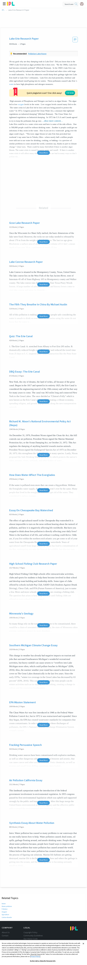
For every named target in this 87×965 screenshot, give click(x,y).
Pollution (4, 909)
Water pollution (7, 906)
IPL (3, 10)
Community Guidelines (33, 935)
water (11, 84)
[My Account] (82, 4)
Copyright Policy (30, 932)
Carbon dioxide (7, 917)
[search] (76, 4)
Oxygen (4, 912)
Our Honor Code (31, 939)
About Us (6, 932)
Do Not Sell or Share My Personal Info (43, 961)
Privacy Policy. (35, 956)
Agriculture (5, 915)
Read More (43, 242)
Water (4, 904)
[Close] (83, 943)
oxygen (21, 104)
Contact (5, 935)
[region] (43, 952)
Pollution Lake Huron (37, 53)
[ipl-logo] (11, 5)
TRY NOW (70, 93)
